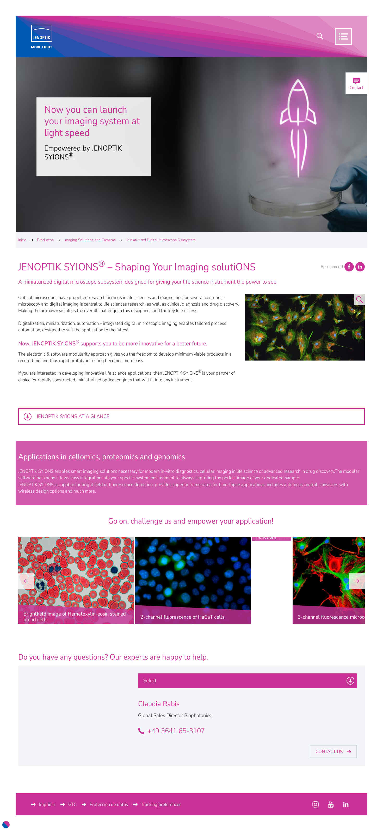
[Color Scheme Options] (6, 824)
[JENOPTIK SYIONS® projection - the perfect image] (305, 339)
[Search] (320, 36)
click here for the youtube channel (316, 804)
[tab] (191, 416)
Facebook (349, 266)
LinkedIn (360, 266)
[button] (26, 581)
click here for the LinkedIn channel (346, 804)
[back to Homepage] (41, 36)
